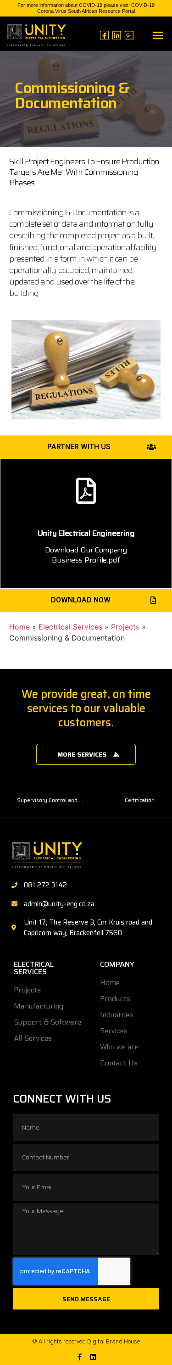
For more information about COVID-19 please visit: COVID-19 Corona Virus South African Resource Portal (86, 8)
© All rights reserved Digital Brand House (86, 1341)
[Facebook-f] (79, 1357)
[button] (157, 35)
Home (19, 626)
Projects (125, 626)
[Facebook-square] (104, 35)
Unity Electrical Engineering (86, 533)
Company (117, 964)
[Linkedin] (116, 35)
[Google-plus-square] (129, 35)
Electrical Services (70, 626)
